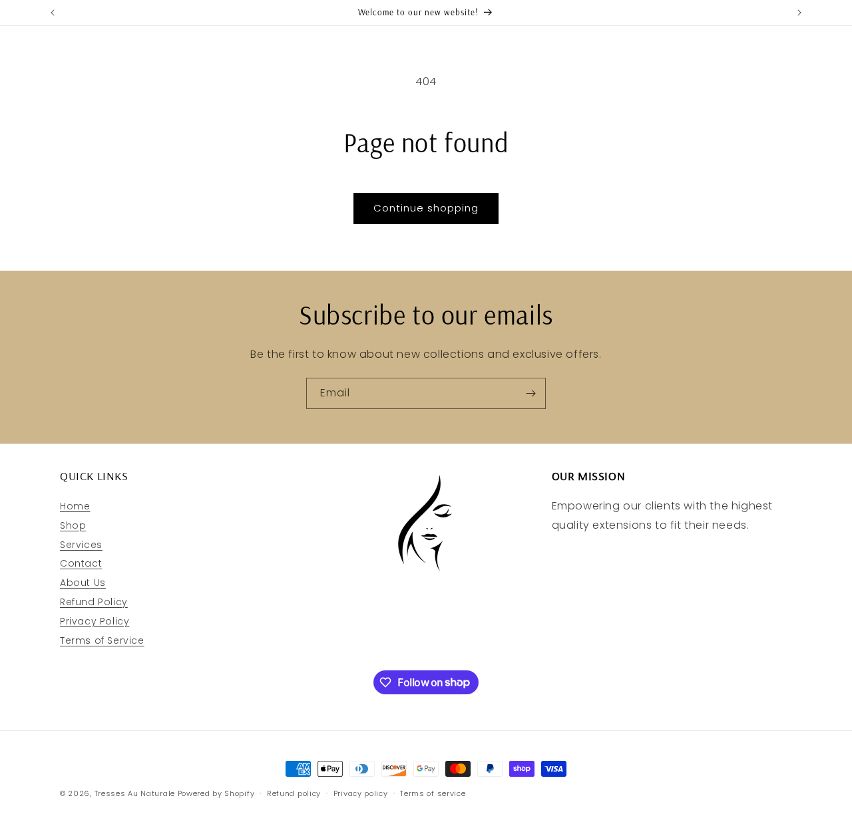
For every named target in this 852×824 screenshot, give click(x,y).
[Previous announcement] (52, 12)
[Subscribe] (530, 393)
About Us (83, 582)
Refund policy (294, 792)
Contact (81, 564)
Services (81, 544)
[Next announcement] (799, 12)
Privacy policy (360, 792)
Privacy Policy (94, 621)
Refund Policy (94, 602)
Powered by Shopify (216, 793)
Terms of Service (102, 640)
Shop (73, 525)
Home (75, 506)
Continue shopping (426, 208)
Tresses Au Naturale (135, 793)
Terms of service (432, 792)
